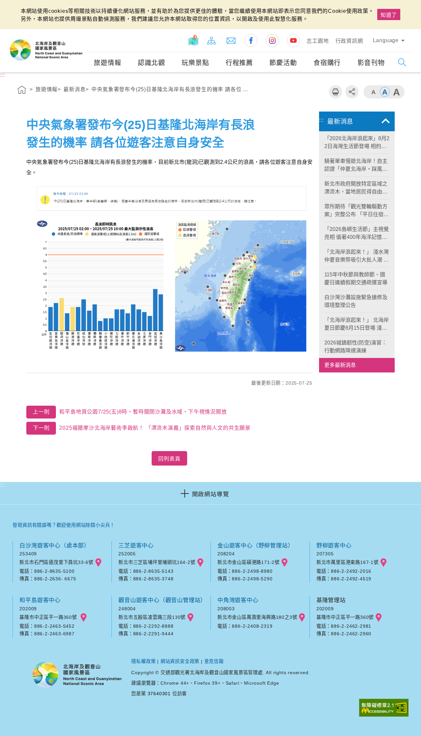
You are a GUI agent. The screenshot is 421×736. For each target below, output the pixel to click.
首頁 (22, 90)
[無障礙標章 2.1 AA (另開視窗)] (384, 708)
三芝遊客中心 (136, 545)
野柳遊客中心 (334, 545)
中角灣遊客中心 (238, 600)
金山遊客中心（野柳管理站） (255, 545)
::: (79, 33)
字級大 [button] (396, 92)
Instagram (272, 40)
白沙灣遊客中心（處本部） (54, 545)
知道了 (389, 15)
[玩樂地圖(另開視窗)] (193, 40)
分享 (352, 91)
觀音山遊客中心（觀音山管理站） (162, 600)
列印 (335, 91)
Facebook (251, 40)
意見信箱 (214, 661)
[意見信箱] (231, 40)
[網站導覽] (211, 40)
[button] (210, 493)
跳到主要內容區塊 (25, 7)
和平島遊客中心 (40, 600)
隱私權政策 (143, 661)
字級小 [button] (373, 92)
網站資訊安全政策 (180, 661)
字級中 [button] (385, 92)
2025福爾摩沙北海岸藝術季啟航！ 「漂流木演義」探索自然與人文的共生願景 (142, 428)
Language (386, 40)
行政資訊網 (349, 41)
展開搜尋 (402, 62)
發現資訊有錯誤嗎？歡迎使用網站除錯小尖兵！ (63, 525)
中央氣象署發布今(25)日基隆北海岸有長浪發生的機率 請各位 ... (169, 89)
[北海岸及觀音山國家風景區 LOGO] (46, 50)
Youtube (293, 40)
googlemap (98, 563)
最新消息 (74, 89)
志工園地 (318, 41)
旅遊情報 (47, 89)
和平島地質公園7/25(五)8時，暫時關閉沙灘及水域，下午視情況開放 (130, 412)
